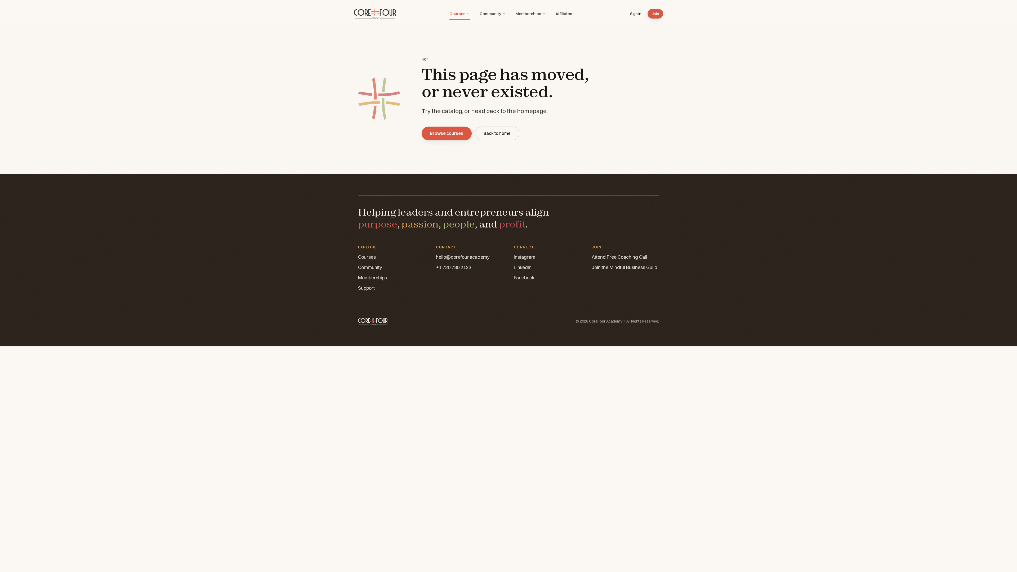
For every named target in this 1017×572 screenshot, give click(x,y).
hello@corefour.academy (462, 257)
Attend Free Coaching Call (619, 257)
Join (655, 13)
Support (366, 288)
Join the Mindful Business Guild (624, 267)
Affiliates (563, 13)
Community (490, 13)
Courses (457, 13)
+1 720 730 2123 (453, 267)
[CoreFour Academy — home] (375, 13)
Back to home (497, 133)
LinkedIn (523, 267)
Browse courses (446, 133)
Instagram (524, 257)
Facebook (524, 278)
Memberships (528, 13)
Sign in (635, 13)
